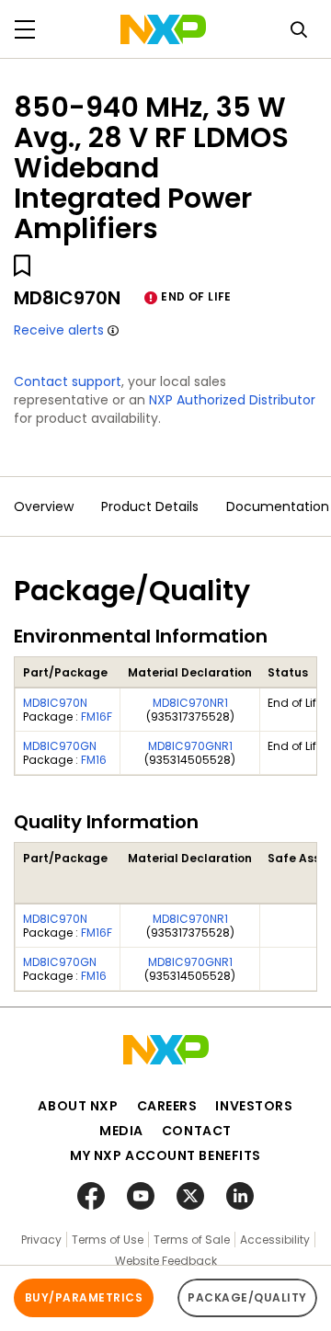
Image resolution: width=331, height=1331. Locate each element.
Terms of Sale (192, 1239)
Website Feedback (166, 1260)
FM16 (94, 760)
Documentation (277, 506)
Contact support (67, 381)
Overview (44, 506)
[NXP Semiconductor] (163, 29)
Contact (197, 1130)
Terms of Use (107, 1239)
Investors (253, 1106)
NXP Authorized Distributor (232, 400)
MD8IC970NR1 (190, 703)
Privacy (41, 1239)
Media (121, 1130)
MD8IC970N (55, 703)
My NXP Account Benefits (165, 1155)
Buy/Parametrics (84, 1297)
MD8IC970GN (60, 746)
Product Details (150, 506)
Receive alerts (59, 330)
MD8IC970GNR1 (190, 746)
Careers (167, 1106)
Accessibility (275, 1239)
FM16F (96, 716)
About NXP (78, 1106)
